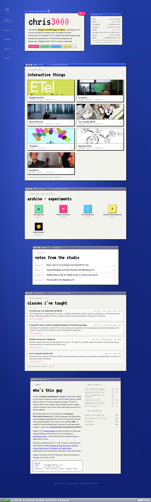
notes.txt (39, 500)
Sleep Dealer (66, 448)
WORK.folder (16, 500)
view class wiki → (35, 333)
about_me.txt (63, 500)
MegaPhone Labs (39, 436)
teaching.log (51, 500)
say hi (51, 366)
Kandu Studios (49, 431)
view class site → (35, 347)
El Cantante (53, 448)
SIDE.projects (29, 500)
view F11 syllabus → (36, 318)
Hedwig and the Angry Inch (60, 446)
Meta (63, 396)
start (6, 500)
